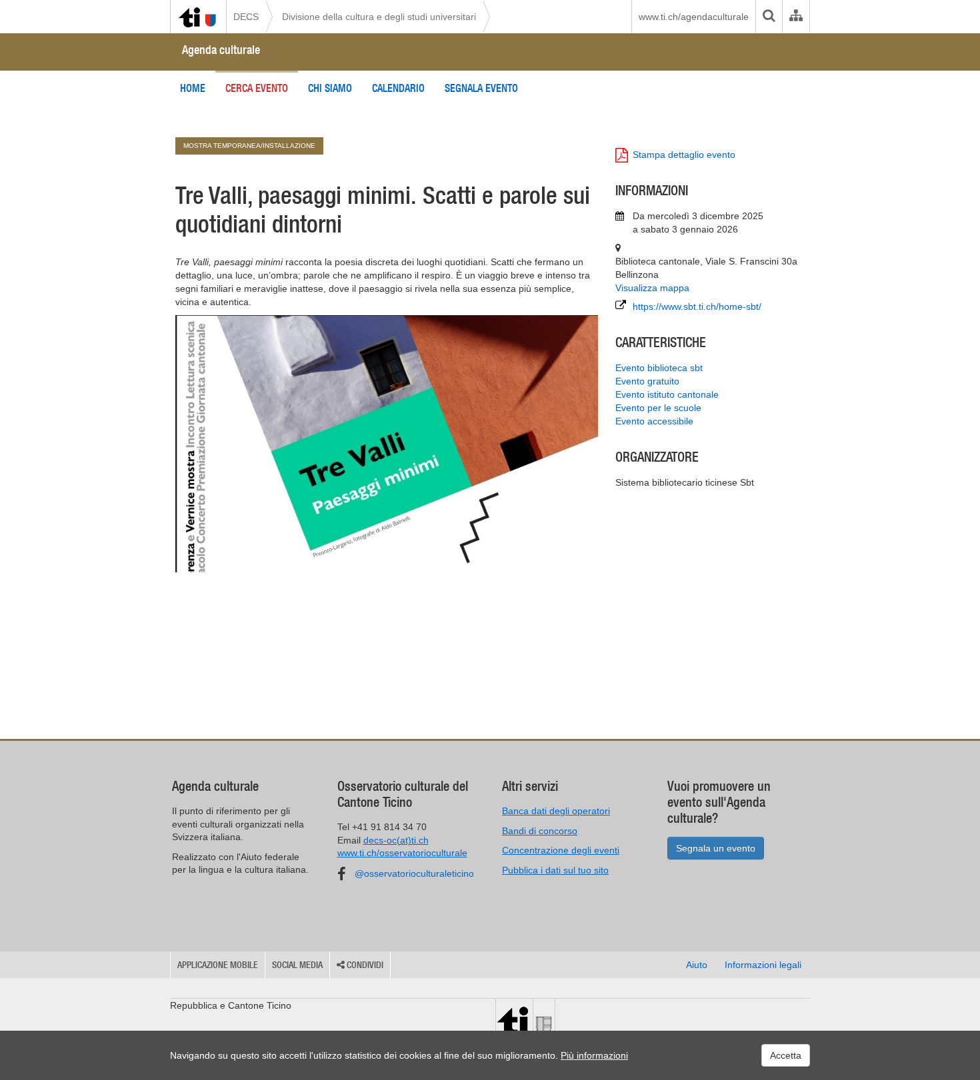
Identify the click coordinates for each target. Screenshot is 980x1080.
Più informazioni (594, 1055)
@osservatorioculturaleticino (414, 873)
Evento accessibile (654, 421)
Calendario (398, 88)
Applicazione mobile (217, 965)
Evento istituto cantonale (667, 394)
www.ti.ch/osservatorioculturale (402, 852)
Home (192, 88)
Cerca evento (256, 88)
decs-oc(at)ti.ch (396, 840)
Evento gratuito (647, 381)
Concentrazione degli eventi (560, 850)
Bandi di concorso (539, 830)
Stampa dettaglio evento (684, 154)
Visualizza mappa (652, 287)
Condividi (364, 965)
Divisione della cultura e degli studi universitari (379, 16)
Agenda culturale (221, 49)
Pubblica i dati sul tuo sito (555, 870)
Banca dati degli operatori (556, 811)
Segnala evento (481, 88)
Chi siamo (330, 88)
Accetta (785, 1055)
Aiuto (696, 964)
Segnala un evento (715, 848)
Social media (297, 965)
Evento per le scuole (658, 407)
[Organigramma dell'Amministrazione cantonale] (795, 16)
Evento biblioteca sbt (659, 367)
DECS (246, 16)
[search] (768, 16)
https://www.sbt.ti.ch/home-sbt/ (697, 306)
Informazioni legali (763, 964)
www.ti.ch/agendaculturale (694, 16)
